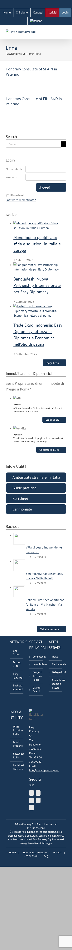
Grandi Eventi (37, 689)
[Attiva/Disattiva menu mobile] (64, 31)
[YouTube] (38, 793)
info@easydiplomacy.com (44, 770)
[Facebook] (38, 800)
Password (12, 177)
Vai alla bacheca (49, 629)
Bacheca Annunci (18, 687)
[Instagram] (31, 807)
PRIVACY (57, 852)
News (55, 656)
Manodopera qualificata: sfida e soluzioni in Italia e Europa (37, 244)
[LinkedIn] (31, 800)
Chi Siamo (16, 652)
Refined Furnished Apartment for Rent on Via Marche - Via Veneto (45, 604)
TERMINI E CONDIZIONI (34, 852)
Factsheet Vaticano (18, 767)
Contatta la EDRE (49, 449)
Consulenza (38, 656)
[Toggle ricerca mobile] (57, 31)
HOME (12, 852)
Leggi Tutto (52, 363)
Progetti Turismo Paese (37, 675)
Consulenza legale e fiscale (57, 683)
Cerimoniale (57, 664)
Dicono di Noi (17, 664)
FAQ (46, 856)
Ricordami (17, 195)
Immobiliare (38, 664)
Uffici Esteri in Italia (18, 730)
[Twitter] (31, 793)
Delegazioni (57, 672)
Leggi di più (53, 419)
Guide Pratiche (18, 744)
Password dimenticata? (21, 200)
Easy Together (18, 676)
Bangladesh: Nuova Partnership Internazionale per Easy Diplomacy (37, 285)
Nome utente (14, 169)
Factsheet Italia (18, 755)
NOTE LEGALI (31, 856)
